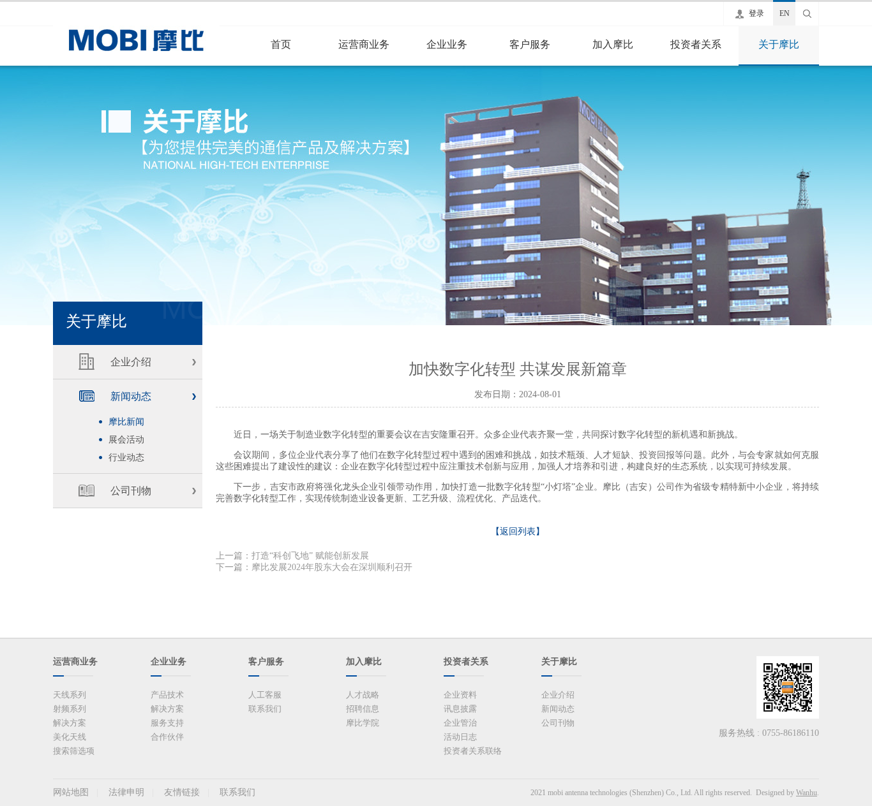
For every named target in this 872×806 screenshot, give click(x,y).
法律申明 (126, 792)
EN (784, 13)
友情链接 (182, 792)
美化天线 (69, 737)
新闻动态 (130, 396)
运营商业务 (363, 44)
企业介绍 (130, 361)
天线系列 (69, 695)
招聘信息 (362, 709)
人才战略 (362, 695)
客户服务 (529, 44)
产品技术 (167, 695)
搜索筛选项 (73, 751)
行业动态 (126, 457)
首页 (281, 44)
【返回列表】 (518, 531)
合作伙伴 (167, 737)
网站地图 (71, 792)
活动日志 (460, 737)
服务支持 (167, 723)
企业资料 (460, 695)
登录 (756, 13)
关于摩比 (778, 44)
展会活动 (126, 439)
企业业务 (446, 44)
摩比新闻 (126, 422)
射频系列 (69, 709)
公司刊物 (130, 490)
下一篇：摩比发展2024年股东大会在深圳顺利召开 (314, 567)
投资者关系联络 (473, 751)
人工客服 (265, 695)
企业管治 (460, 723)
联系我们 (265, 709)
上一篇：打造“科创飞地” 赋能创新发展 (292, 556)
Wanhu (806, 792)
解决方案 (69, 723)
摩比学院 (362, 723)
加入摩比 (612, 44)
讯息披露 (460, 709)
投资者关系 (695, 44)
